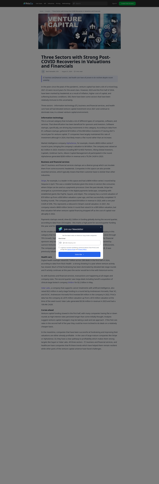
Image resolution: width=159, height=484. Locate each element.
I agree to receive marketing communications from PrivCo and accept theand (79, 248)
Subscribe (78, 254)
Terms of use (71, 249)
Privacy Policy (82, 249)
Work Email (62, 238)
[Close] (101, 227)
